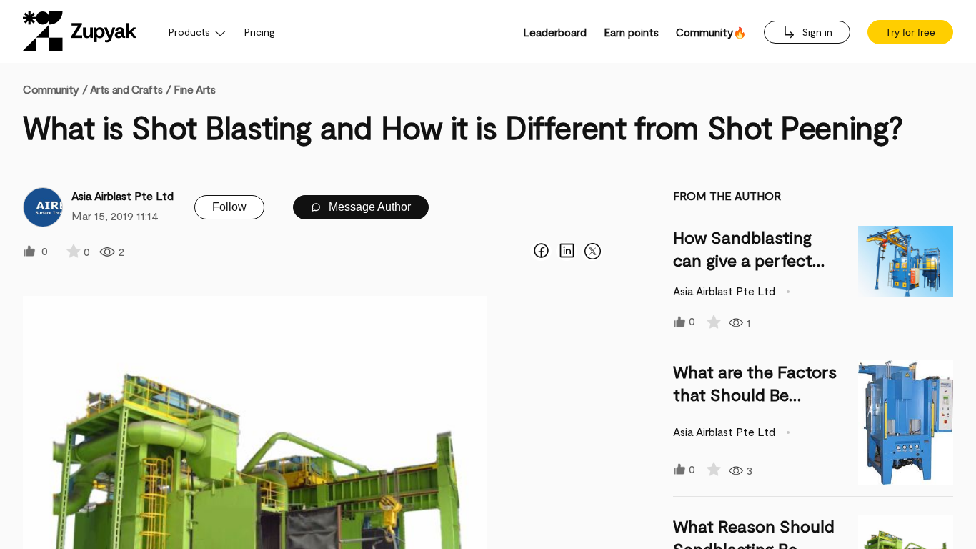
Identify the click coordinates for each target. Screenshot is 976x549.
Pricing (259, 32)
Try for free (910, 32)
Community (55, 89)
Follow (229, 207)
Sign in (815, 32)
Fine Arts (194, 89)
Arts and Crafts (126, 89)
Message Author (368, 207)
